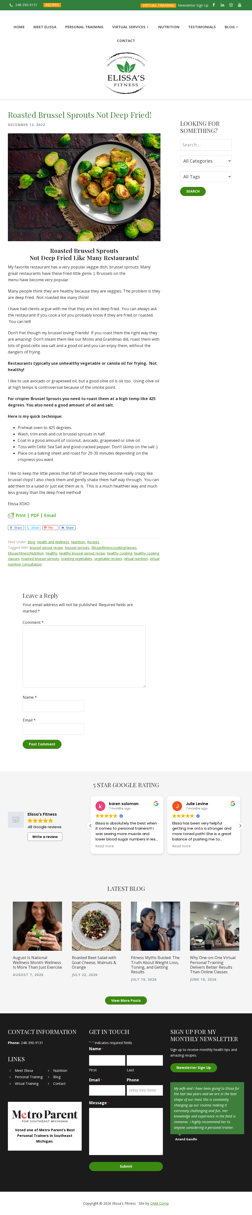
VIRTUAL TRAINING (158, 5)
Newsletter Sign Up (193, 5)
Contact (59, 1083)
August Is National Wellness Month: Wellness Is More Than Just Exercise (37, 962)
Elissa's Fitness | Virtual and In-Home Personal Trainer (126, 73)
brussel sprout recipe (46, 547)
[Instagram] (231, 5)
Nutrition (78, 542)
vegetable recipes (108, 558)
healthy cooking (119, 553)
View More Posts (126, 1000)
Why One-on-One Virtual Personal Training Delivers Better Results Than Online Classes (213, 965)
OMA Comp (159, 1203)
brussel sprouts (77, 547)
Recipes (93, 542)
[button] (240, 825)
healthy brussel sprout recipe (82, 553)
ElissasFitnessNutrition (26, 553)
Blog (31, 542)
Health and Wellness (53, 542)
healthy (51, 553)
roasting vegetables (76, 558)
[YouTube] (240, 5)
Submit (126, 1166)
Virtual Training (26, 1083)
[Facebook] (213, 5)
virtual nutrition (136, 558)
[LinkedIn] (222, 5)
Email (29, 720)
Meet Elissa (24, 1070)
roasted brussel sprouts (40, 558)
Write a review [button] (45, 836)
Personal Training (29, 1077)
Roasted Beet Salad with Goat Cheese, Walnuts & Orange (94, 962)
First (93, 1069)
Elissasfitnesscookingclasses (114, 547)
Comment (33, 622)
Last (130, 1069)
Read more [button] (104, 846)
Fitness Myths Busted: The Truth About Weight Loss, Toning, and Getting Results (155, 965)
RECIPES (52, 4)
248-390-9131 (26, 4)
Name (30, 697)
